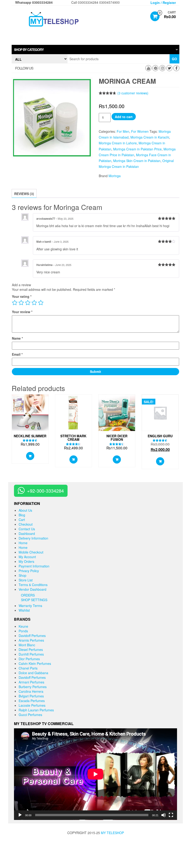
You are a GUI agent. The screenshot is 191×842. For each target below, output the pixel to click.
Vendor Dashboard (32, 589)
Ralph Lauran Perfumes (36, 710)
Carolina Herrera (31, 691)
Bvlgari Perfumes (31, 696)
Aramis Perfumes (31, 640)
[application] (95, 774)
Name (17, 338)
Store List (26, 580)
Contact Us (27, 529)
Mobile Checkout (31, 552)
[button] (95, 49)
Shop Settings (34, 599)
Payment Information (34, 566)
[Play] (20, 815)
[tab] (95, 49)
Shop (22, 575)
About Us (25, 510)
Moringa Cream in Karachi (149, 137)
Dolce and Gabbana (33, 672)
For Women (140, 131)
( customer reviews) (132, 93)
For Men (123, 131)
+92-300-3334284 (45, 490)
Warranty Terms (30, 605)
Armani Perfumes (31, 682)
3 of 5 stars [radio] (28, 302)
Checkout (26, 524)
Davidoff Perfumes (32, 635)
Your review (22, 311)
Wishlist (24, 610)
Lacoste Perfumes (32, 705)
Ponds (23, 631)
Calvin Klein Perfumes (35, 663)
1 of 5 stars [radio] (14, 302)
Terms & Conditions (33, 584)
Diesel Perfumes (31, 649)
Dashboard (27, 533)
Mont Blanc (27, 645)
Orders (28, 595)
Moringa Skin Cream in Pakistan (136, 160)
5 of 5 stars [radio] (41, 302)
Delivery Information (33, 538)
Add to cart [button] (30, 456)
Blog (22, 515)
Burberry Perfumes (33, 686)
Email (17, 354)
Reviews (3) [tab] (24, 193)
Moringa (115, 175)
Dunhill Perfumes (31, 654)
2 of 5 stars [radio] (21, 302)
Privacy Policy (29, 570)
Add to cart (124, 116)
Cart (22, 519)
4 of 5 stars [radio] (34, 302)
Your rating (21, 296)
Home (23, 542)
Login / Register (163, 2)
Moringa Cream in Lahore (118, 143)
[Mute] (163, 815)
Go (174, 58)
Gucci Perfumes (30, 714)
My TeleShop (112, 832)
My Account (27, 556)
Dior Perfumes (29, 658)
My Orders (26, 561)
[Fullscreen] (171, 815)
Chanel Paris (28, 668)
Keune (23, 626)
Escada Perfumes (32, 700)
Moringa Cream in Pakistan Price (137, 149)
